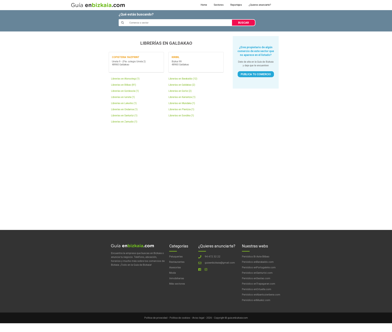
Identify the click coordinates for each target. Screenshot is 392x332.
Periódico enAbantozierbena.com (261, 294)
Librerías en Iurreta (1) (123, 97)
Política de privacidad (155, 317)
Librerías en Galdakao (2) (181, 84)
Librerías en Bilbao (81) (123, 84)
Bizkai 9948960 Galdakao (180, 63)
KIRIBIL (175, 57)
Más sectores (177, 283)
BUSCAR (243, 22)
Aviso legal (198, 317)
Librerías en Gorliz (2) (180, 90)
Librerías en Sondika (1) (181, 115)
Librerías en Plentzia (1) (181, 109)
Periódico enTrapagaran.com (258, 283)
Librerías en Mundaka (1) (181, 103)
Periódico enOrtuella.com (256, 289)
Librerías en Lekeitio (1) (124, 103)
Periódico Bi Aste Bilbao (255, 256)
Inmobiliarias (176, 278)
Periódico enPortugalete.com (259, 267)
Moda (172, 272)
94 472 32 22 (212, 256)
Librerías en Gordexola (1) (125, 90)
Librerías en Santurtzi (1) (124, 115)
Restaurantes (177, 261)
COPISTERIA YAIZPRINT (125, 57)
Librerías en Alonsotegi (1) (125, 78)
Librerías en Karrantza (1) (181, 97)
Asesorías (175, 267)
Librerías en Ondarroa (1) (124, 109)
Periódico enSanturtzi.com (257, 272)
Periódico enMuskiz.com (256, 300)
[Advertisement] (256, 112)
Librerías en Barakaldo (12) (182, 78)
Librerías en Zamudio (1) (124, 121)
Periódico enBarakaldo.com (258, 261)
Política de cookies (180, 317)
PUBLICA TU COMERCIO (256, 74)
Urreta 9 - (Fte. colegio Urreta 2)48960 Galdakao (129, 63)
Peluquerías (176, 256)
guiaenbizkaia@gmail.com (220, 262)
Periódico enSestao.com (256, 278)
